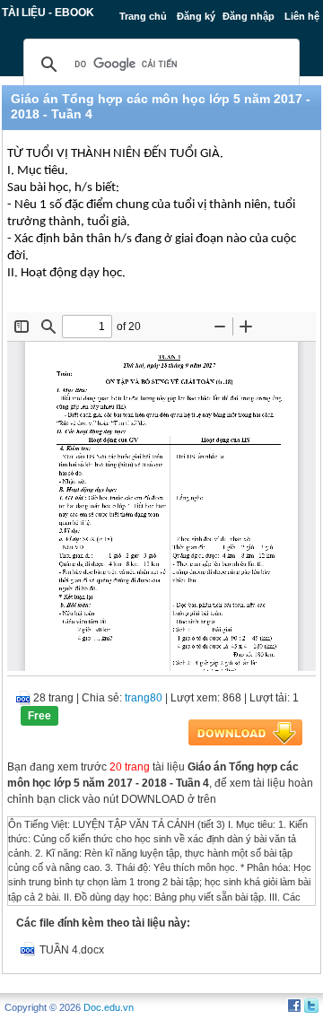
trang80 (143, 698)
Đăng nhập (249, 16)
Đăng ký (196, 16)
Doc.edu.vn (108, 1007)
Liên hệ (301, 16)
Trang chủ (143, 16)
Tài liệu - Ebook (48, 12)
